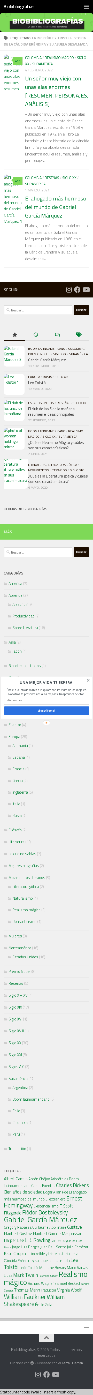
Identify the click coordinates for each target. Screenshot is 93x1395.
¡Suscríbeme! (46, 710)
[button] (46, 682)
